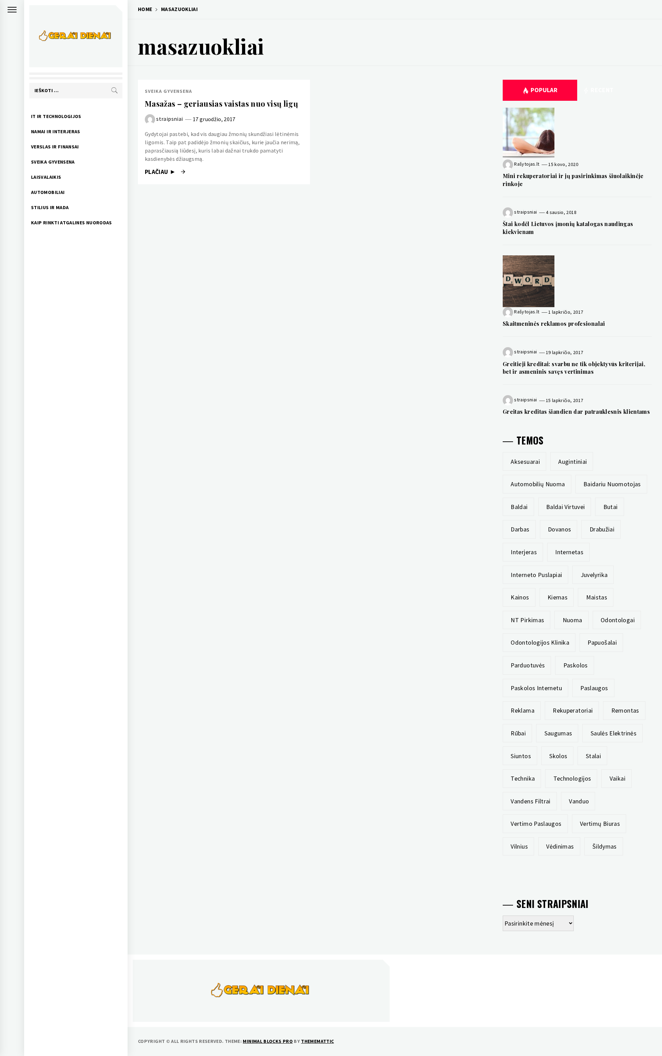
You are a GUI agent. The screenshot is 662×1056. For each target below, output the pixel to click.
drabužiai (602, 529)
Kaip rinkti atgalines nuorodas (71, 222)
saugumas (558, 733)
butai (610, 507)
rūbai (518, 733)
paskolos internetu (536, 688)
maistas (597, 597)
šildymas (604, 846)
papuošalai (602, 642)
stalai (593, 756)
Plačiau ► (161, 172)
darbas (520, 529)
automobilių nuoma (538, 484)
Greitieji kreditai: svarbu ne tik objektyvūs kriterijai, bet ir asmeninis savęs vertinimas (574, 367)
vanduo (579, 801)
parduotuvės (528, 665)
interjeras (524, 552)
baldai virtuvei (565, 507)
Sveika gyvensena (53, 162)
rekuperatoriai (573, 710)
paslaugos (594, 688)
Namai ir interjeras (55, 131)
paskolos (575, 665)
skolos (558, 756)
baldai (519, 507)
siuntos (521, 756)
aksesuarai (525, 462)
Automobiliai (47, 192)
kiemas (558, 597)
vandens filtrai (530, 801)
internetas (569, 552)
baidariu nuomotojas (612, 484)
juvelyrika (594, 575)
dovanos (559, 529)
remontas (625, 710)
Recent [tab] (601, 90)
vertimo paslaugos (536, 824)
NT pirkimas (527, 620)
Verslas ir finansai (55, 147)
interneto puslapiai (536, 575)
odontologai (618, 620)
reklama (522, 710)
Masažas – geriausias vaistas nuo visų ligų (221, 103)
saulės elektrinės (613, 733)
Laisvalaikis (46, 177)
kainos (520, 597)
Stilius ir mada (50, 207)
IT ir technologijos (56, 116)
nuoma (572, 620)
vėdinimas (560, 846)
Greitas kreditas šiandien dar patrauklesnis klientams (576, 411)
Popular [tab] (544, 90)
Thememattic (317, 1041)
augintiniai (572, 462)
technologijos (572, 778)
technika (523, 778)
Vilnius (519, 846)
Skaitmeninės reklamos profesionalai (554, 323)
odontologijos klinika (540, 642)
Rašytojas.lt (526, 164)
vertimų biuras (600, 824)
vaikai (617, 778)
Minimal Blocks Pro (267, 1041)
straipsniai (169, 118)
